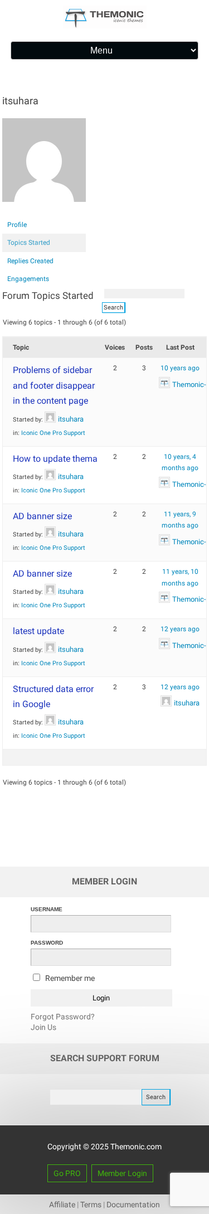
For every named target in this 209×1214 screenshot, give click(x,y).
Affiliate (62, 1204)
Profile (17, 225)
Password (47, 943)
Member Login (122, 1173)
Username (46, 909)
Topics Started (28, 242)
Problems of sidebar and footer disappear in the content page (54, 385)
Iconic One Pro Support (53, 433)
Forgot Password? (63, 1016)
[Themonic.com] (105, 26)
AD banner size (42, 516)
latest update (38, 631)
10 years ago (180, 368)
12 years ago (180, 629)
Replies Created (30, 261)
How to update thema (55, 458)
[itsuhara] (44, 211)
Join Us (43, 1027)
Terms (90, 1204)
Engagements (28, 279)
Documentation (133, 1204)
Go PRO (67, 1173)
